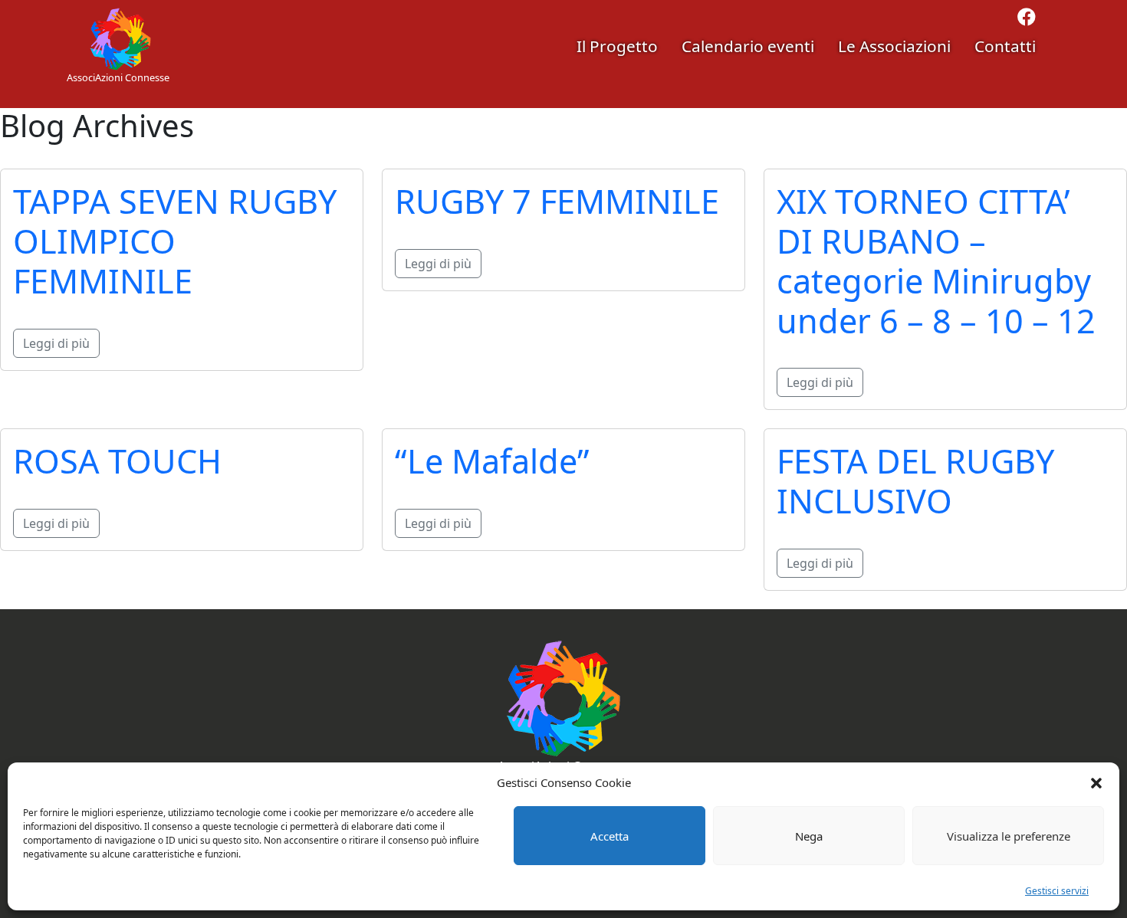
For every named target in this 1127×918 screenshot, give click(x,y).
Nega (809, 836)
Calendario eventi (748, 46)
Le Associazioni (894, 46)
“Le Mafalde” (492, 461)
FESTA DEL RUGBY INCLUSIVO (915, 480)
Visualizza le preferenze (1008, 836)
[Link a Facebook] (1026, 19)
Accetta (609, 836)
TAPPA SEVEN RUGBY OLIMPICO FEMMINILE (175, 241)
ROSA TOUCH (117, 461)
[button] (1096, 782)
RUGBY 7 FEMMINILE (557, 201)
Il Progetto (617, 46)
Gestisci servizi (1057, 890)
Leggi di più (56, 343)
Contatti (1005, 46)
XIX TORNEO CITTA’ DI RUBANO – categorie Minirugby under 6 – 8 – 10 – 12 (936, 261)
